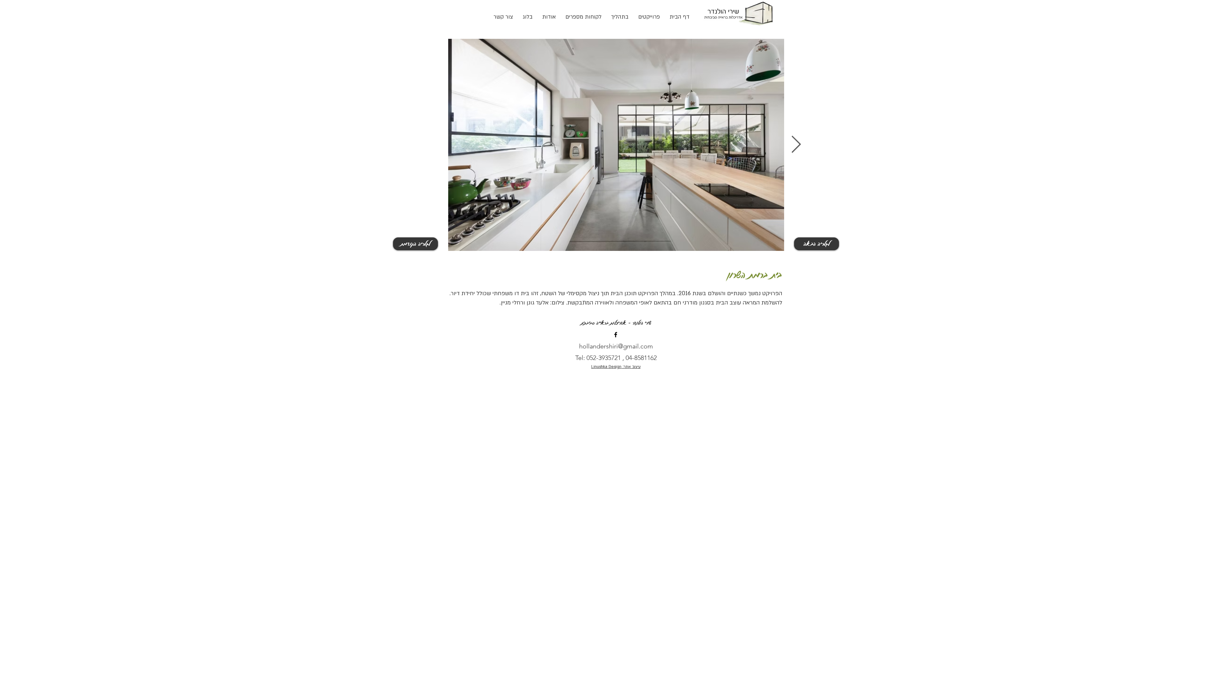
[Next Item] (796, 145)
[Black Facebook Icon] (615, 334)
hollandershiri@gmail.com (616, 346)
